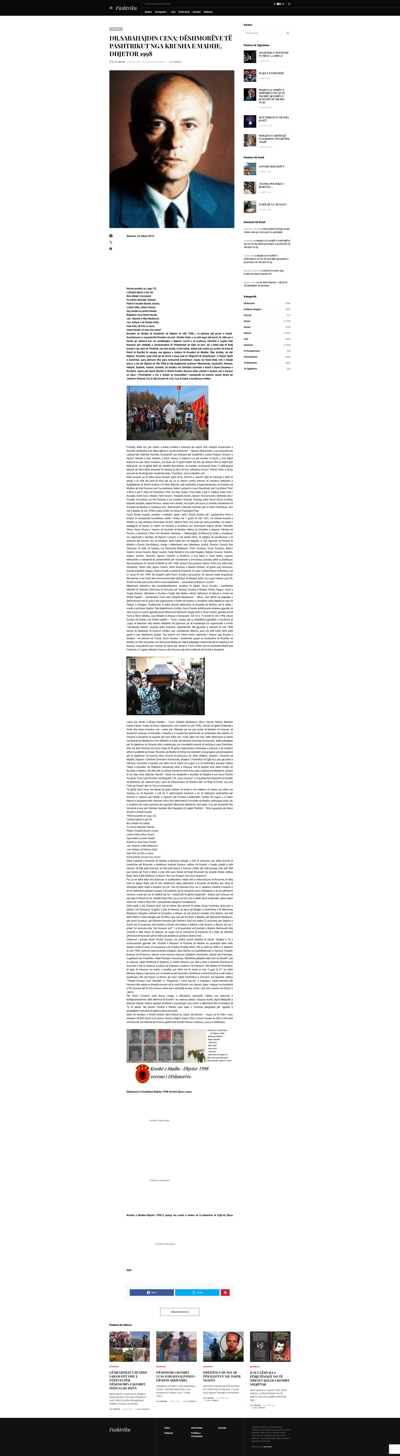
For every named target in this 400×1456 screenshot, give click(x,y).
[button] (111, 8)
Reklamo (168, 1433)
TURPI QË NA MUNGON (273, 204)
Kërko (287, 33)
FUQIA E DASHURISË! (271, 73)
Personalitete (250, 357)
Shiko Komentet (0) (180, 1312)
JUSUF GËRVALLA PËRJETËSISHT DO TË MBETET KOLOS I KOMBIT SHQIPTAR (270, 1378)
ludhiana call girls (252, 229)
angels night (250, 282)
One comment (213, 1400)
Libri (246, 339)
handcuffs (249, 255)
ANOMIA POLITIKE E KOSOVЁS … (271, 185)
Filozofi (247, 315)
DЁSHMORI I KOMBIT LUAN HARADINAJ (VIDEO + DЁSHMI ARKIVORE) (176, 1376)
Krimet (247, 327)
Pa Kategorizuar (252, 351)
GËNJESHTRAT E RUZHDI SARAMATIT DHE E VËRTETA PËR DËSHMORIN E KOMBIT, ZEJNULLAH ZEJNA (128, 1380)
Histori (247, 321)
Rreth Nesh (196, 1428)
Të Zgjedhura (250, 368)
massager (248, 240)
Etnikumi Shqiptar (253, 309)
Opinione (248, 345)
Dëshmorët (116, 29)
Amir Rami (267, 1447)
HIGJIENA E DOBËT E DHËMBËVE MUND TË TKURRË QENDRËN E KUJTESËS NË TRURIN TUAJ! (272, 96)
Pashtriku (126, 7)
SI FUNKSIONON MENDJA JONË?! (274, 119)
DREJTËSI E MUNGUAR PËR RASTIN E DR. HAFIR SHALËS (222, 1376)
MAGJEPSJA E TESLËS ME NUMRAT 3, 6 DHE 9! (274, 54)
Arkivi (167, 1428)
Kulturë (247, 333)
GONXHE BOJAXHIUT (272, 166)
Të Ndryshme (250, 362)
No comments (176, 62)
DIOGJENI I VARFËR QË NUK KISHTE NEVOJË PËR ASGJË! (274, 138)
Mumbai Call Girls (252, 270)
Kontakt (222, 1428)
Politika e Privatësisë (196, 1435)
